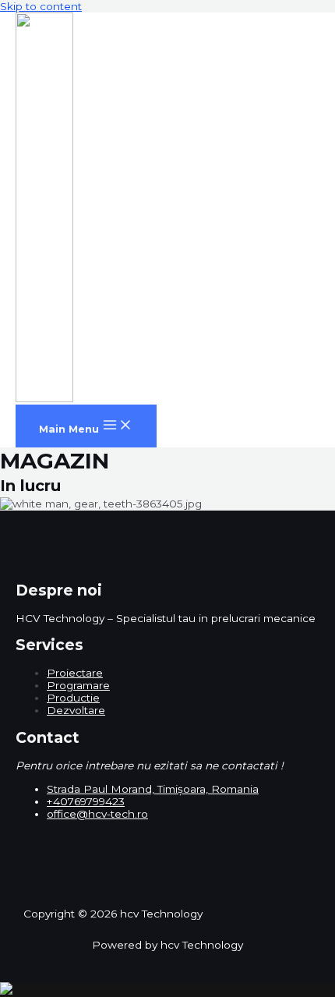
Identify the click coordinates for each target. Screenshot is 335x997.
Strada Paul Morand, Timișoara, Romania (153, 789)
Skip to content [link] (41, 6)
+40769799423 (86, 801)
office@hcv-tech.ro (97, 814)
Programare (78, 685)
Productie (73, 697)
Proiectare (75, 672)
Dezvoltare (76, 710)
